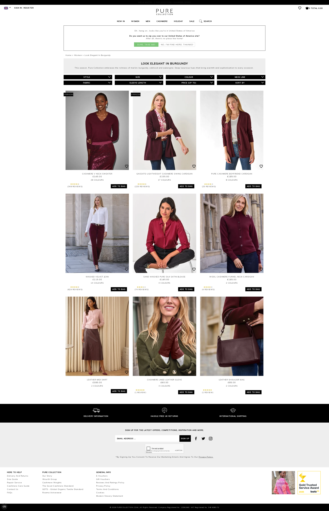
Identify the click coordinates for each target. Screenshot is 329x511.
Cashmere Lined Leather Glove (164, 380)
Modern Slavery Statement (109, 496)
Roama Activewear (52, 492)
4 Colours (164, 283)
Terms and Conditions (107, 489)
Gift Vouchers (103, 479)
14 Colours (97, 283)
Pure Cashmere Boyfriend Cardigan (231, 174)
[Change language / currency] (7, 9)
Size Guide (12, 479)
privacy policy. (206, 457)
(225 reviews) (142, 186)
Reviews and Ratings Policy (110, 482)
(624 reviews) (75, 289)
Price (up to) (189, 83)
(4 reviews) (208, 289)
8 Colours (232, 180)
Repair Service (14, 482)
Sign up (185, 438)
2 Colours (232, 283)
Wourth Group (49, 479)
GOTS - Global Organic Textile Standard (62, 489)
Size (138, 77)
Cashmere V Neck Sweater (97, 174)
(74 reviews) (142, 289)
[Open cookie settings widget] (4, 507)
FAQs (9, 492)
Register (29, 8)
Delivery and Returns (17, 476)
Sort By (240, 83)
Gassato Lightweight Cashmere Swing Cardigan (164, 174)
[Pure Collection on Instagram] (210, 438)
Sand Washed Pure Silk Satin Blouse (164, 277)
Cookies (100, 492)
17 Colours (164, 180)
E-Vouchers (102, 476)
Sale (192, 21)
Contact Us (12, 489)
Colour (189, 77)
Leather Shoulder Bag (232, 380)
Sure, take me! (146, 44)
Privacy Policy (103, 486)
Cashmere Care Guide (18, 486)
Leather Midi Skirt (97, 380)
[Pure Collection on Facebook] (196, 438)
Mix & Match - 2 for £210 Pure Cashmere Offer (164, 2)
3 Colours (164, 386)
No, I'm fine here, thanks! (177, 44)
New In (121, 21)
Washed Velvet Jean (97, 277)
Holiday (178, 21)
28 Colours (97, 180)
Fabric (86, 83)
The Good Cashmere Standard (58, 486)
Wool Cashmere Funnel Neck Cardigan (231, 277)
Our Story (47, 476)
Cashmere (162, 21)
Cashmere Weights (52, 482)
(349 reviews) (75, 186)
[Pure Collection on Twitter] (203, 438)
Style (87, 77)
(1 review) (140, 392)
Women (135, 21)
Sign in (18, 8)
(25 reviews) (209, 186)
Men (148, 21)
